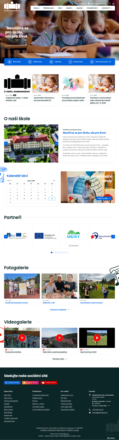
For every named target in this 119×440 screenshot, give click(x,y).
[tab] (27, 160)
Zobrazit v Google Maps (99, 405)
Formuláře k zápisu (38, 407)
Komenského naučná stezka (91, 303)
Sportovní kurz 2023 (88, 352)
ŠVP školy (64, 398)
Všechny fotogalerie (58, 310)
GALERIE (79, 8)
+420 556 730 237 (80, 3)
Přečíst (17, 99)
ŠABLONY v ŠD (49, 303)
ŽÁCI (60, 8)
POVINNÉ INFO (92, 8)
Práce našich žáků (66, 407)
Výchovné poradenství (11, 401)
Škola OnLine (8, 398)
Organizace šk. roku (67, 395)
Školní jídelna (8, 412)
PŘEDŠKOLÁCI (48, 8)
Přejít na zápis (103, 198)
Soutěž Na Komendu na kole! (16, 303)
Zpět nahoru (111, 438)
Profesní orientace (66, 404)
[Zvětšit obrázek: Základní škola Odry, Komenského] (31, 143)
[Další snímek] (56, 143)
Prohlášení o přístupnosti (48, 430)
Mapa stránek (61, 430)
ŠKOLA (36, 8)
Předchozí (9, 180)
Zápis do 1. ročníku (38, 404)
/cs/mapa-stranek (113, 3)
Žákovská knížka (66, 401)
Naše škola (7, 395)
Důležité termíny (37, 398)
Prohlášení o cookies (72, 430)
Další (54, 180)
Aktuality (6, 404)
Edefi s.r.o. (66, 434)
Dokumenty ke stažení (67, 409)
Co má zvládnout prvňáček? (41, 409)
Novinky (34, 401)
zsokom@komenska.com (99, 3)
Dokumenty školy (9, 421)
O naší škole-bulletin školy (40, 395)
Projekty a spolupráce (11, 418)
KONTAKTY (106, 8)
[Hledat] (110, 3)
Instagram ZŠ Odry (32, 382)
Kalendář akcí (8, 407)
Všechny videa (58, 359)
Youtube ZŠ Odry (51, 382)
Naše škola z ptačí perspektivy (55, 352)
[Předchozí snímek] (6, 143)
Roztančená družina (13, 352)
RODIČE (69, 8)
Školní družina (8, 409)
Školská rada (8, 415)
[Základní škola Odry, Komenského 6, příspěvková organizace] (12, 6)
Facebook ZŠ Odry (14, 382)
